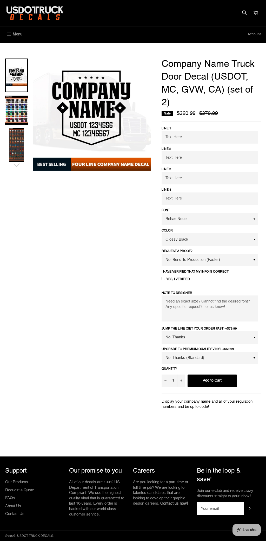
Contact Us (14, 514)
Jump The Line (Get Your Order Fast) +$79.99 (199, 328)
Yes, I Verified (178, 279)
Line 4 (166, 189)
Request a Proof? (177, 251)
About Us (13, 506)
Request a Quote (19, 490)
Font (166, 210)
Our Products (16, 482)
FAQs (10, 498)
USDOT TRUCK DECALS (35, 536)
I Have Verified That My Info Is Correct (195, 271)
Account (254, 34)
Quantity (169, 368)
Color (167, 230)
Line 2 (166, 149)
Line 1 (166, 128)
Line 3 (166, 169)
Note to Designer (177, 293)
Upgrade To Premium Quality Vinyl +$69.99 (198, 349)
